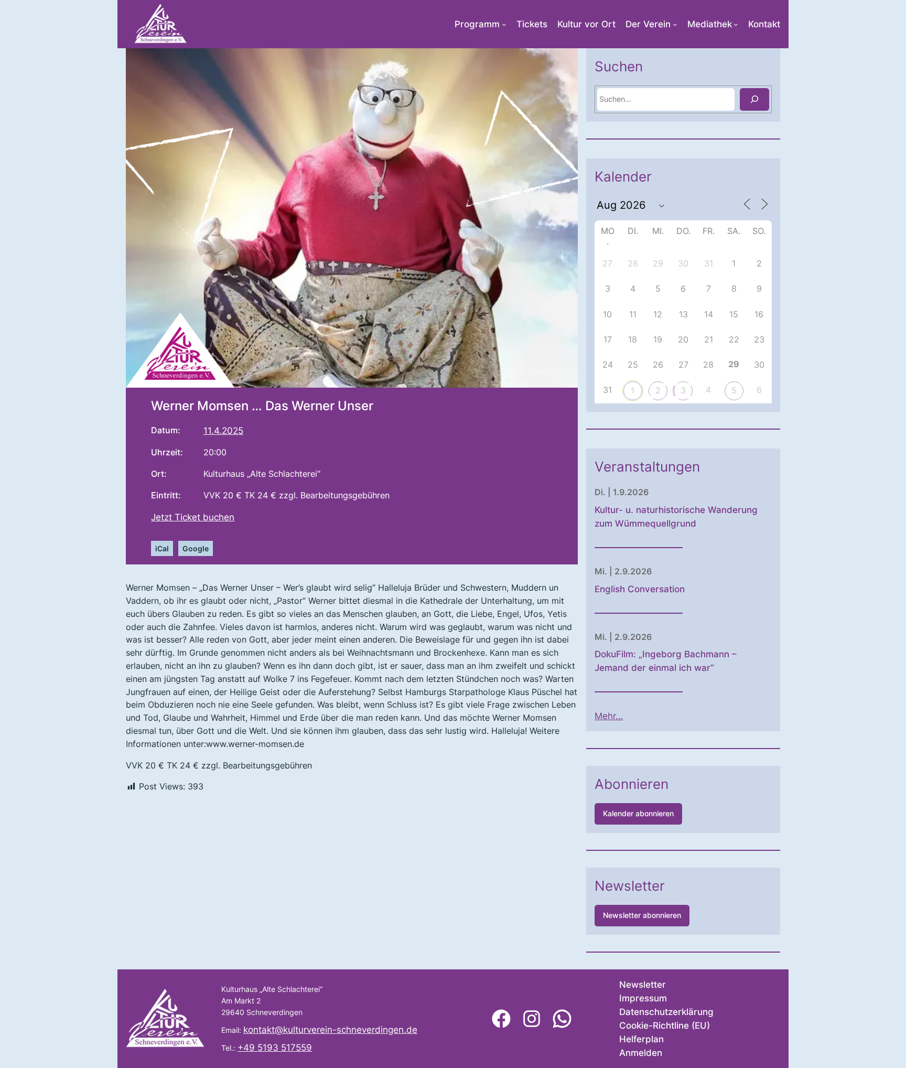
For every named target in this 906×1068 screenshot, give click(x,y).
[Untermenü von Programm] (504, 24)
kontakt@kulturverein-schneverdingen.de (330, 1029)
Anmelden (640, 1053)
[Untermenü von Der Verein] (675, 24)
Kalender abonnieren (638, 813)
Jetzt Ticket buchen (192, 517)
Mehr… (609, 716)
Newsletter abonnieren (642, 915)
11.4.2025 (223, 430)
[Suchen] (754, 99)
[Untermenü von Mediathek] (736, 24)
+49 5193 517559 (275, 1047)
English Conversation (640, 589)
